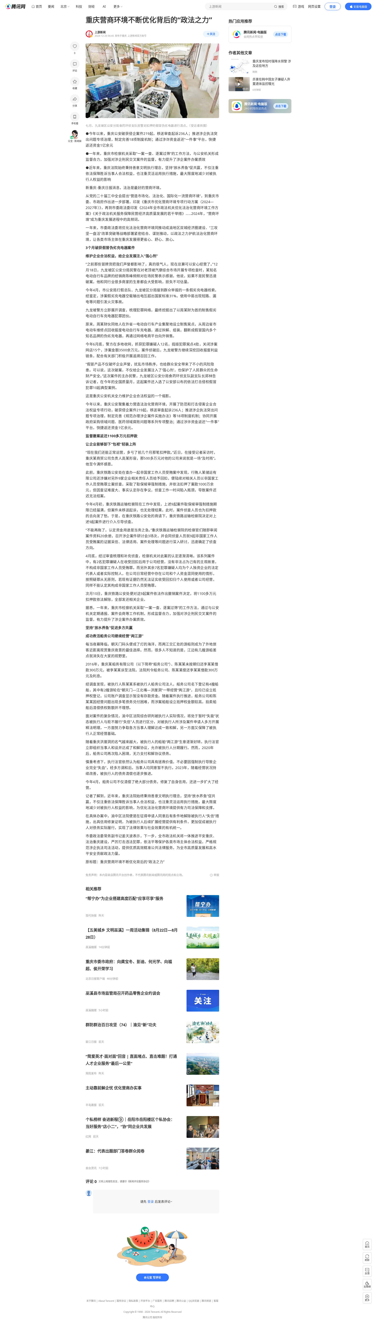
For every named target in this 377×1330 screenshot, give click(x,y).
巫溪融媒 (91, 947)
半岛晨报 (91, 1105)
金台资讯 (91, 1168)
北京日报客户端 (95, 978)
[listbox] (152, 1028)
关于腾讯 (91, 1301)
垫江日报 (91, 1041)
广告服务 (157, 1301)
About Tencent (106, 1301)
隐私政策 (133, 1301)
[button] (280, 34)
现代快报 (91, 915)
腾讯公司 (147, 1317)
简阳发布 (91, 1073)
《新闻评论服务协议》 (138, 1181)
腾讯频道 (206, 1301)
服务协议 (121, 1301)
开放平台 (145, 1301)
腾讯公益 (181, 1301)
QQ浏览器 (193, 1301)
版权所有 (157, 1317)
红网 (88, 1136)
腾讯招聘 (169, 1301)
